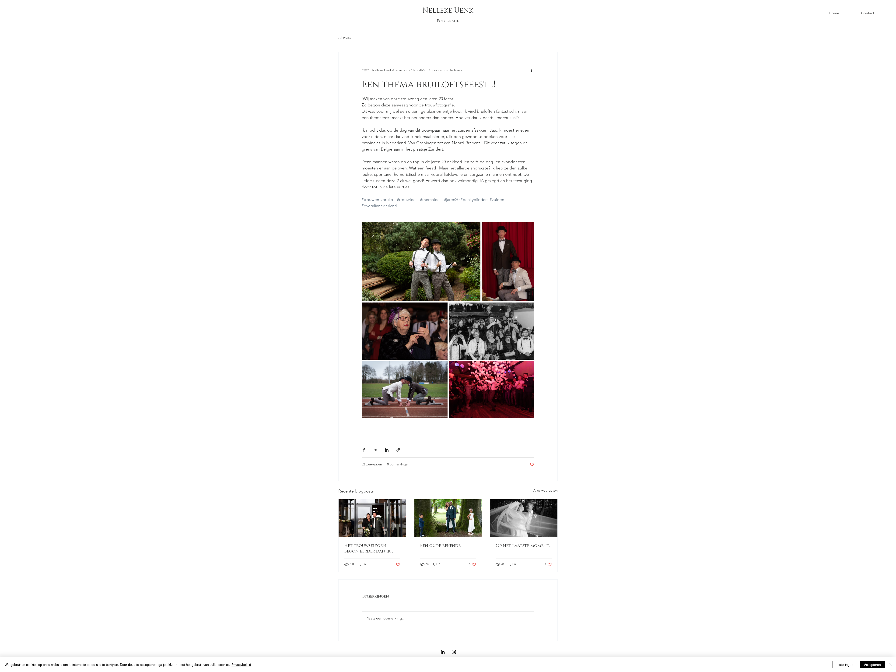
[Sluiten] (890, 664)
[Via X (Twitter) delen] (375, 450)
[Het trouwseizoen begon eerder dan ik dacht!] (372, 518)
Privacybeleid (241, 664)
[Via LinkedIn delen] (387, 450)
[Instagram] (454, 652)
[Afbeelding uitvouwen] (421, 261)
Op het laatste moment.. (523, 546)
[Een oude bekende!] (448, 518)
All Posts (344, 38)
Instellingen (844, 664)
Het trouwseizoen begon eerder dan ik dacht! (367, 548)
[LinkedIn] (442, 652)
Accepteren (872, 664)
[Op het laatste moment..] (523, 518)
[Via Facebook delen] (364, 450)
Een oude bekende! (441, 546)
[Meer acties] (531, 70)
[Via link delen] (398, 450)
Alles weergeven (545, 490)
